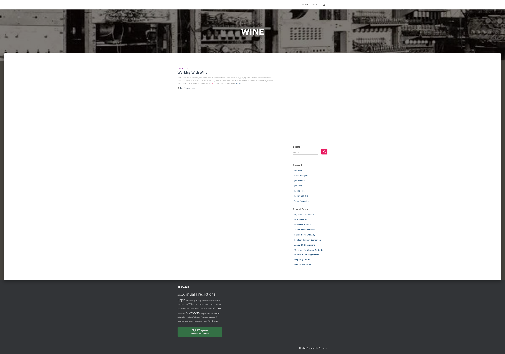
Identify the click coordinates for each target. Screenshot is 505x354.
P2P (212, 314)
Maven (180, 314)
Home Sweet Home (302, 264)
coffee (210, 301)
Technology (183, 68)
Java (205, 308)
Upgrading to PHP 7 (303, 259)
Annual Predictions (198, 294)
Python (217, 313)
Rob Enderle (299, 191)
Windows (213, 320)
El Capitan (195, 304)
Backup (192, 300)
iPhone (192, 309)
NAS (200, 314)
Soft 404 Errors (300, 219)
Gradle (207, 304)
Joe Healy (298, 185)
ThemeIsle (323, 348)
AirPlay (180, 295)
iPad (187, 309)
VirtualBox (181, 321)
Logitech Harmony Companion (307, 240)
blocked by (203, 333)
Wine (213, 83)
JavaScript (211, 309)
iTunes (201, 309)
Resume (315, 5)
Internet (183, 309)
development (216, 301)
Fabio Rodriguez (301, 175)
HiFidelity (218, 304)
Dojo (186, 304)
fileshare (202, 304)
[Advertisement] (310, 101)
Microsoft (192, 313)
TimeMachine (205, 317)
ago (189, 88)
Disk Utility (181, 304)
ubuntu (212, 317)
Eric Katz (298, 170)
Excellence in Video (302, 224)
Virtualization (189, 321)
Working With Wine (193, 72)
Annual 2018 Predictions (304, 245)
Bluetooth (205, 301)
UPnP (217, 317)
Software (180, 317)
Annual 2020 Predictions (304, 229)
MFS (183, 314)
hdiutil (212, 304)
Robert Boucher (301, 196)
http (179, 309)
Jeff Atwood (299, 180)
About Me (305, 5)
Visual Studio (198, 321)
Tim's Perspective (301, 201)
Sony (184, 317)
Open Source (206, 314)
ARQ (187, 301)
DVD (190, 304)
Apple (181, 300)
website (205, 321)
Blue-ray (198, 301)
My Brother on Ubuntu (304, 214)
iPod (197, 308)
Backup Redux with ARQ (304, 235)
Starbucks (190, 317)
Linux (217, 308)
